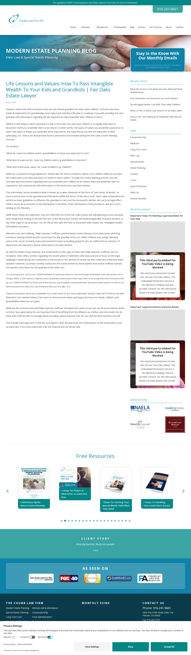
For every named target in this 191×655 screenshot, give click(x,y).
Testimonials (119, 27)
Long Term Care (138, 149)
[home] (26, 21)
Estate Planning (137, 167)
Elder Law (135, 155)
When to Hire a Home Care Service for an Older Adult (156, 110)
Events (141, 27)
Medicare (134, 143)
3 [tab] (69, 521)
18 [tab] (123, 521)
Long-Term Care (14, 617)
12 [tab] (102, 521)
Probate (134, 174)
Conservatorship (138, 137)
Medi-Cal (134, 192)
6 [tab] (80, 521)
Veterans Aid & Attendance (45, 608)
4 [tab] (73, 521)
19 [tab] (127, 521)
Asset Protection (138, 186)
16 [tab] (116, 521)
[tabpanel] (33, 491)
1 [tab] (62, 521)
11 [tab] (98, 521)
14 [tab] (109, 521)
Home (73, 27)
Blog (132, 27)
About (169, 27)
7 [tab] (83, 521)
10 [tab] (95, 521)
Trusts (133, 180)
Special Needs (137, 161)
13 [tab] (105, 521)
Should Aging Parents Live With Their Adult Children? (155, 104)
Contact (180, 27)
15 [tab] (113, 521)
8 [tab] (87, 521)
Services (85, 27)
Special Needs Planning (17, 612)
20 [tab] (131, 521)
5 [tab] (76, 521)
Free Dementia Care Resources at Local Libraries (154, 98)
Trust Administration (42, 617)
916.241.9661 (167, 9)
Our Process (155, 27)
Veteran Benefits (138, 198)
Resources (102, 27)
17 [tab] (120, 521)
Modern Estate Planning (17, 608)
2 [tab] (65, 521)
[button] (85, 27)
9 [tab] (90, 521)
